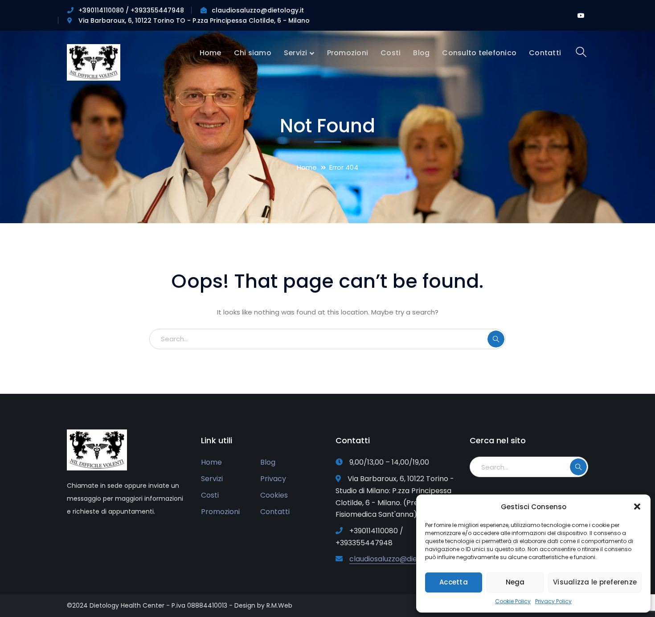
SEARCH (495, 339)
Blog (267, 462)
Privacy (273, 479)
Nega (515, 582)
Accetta (453, 582)
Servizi (212, 479)
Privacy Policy (553, 601)
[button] (637, 506)
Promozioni (220, 512)
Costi (210, 495)
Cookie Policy (513, 601)
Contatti (275, 512)
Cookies (274, 495)
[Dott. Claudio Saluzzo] (93, 61)
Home (307, 167)
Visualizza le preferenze (595, 582)
